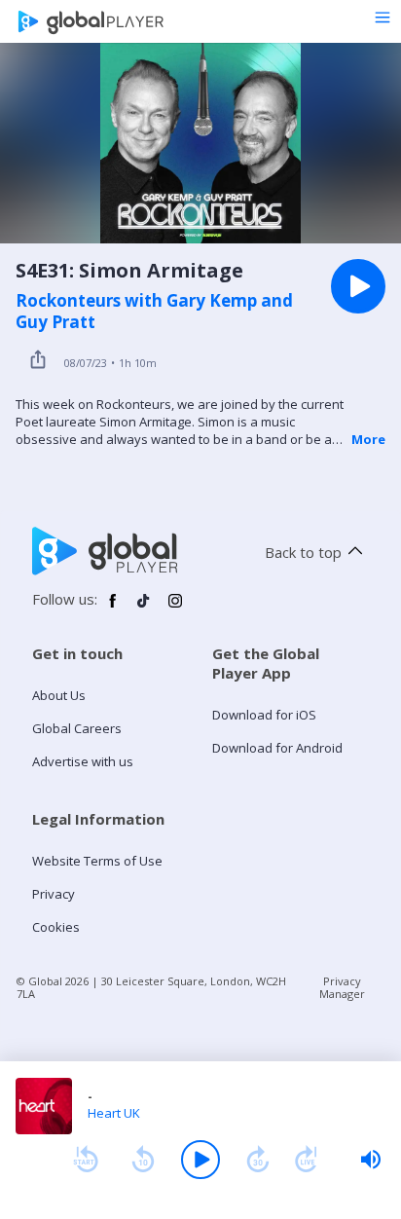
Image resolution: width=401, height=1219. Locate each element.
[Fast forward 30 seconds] (257, 1159)
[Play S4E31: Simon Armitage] (358, 286)
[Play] (200, 1159)
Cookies (56, 927)
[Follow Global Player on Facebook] (113, 608)
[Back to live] (306, 1159)
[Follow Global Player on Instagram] (175, 608)
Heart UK (114, 1113)
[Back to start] (85, 1159)
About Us (59, 695)
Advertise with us (82, 761)
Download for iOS (264, 714)
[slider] (370, 1159)
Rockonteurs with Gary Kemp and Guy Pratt (154, 311)
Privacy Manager (342, 987)
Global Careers (77, 728)
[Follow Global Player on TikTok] (144, 608)
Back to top (303, 552)
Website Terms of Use (97, 860)
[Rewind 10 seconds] (143, 1159)
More (368, 439)
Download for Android (277, 748)
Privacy (53, 894)
